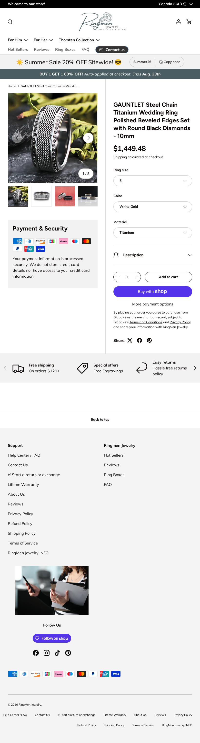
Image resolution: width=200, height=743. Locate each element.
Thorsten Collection (76, 40)
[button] (189, 21)
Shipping (120, 157)
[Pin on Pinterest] (149, 340)
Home (12, 86)
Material (120, 222)
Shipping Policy (22, 533)
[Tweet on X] (130, 340)
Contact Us (18, 464)
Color (117, 196)
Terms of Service (23, 543)
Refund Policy (20, 523)
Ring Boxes (65, 49)
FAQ (85, 49)
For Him (15, 40)
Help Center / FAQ (24, 455)
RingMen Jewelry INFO (28, 552)
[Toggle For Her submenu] (51, 40)
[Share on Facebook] (139, 340)
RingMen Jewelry (30, 704)
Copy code (172, 62)
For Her (40, 40)
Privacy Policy (20, 513)
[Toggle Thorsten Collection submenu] (98, 40)
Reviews (41, 49)
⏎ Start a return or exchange (34, 474)
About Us (16, 494)
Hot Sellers (18, 49)
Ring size (120, 170)
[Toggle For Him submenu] (26, 40)
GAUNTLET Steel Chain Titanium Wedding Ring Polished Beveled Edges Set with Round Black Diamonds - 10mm (50, 86)
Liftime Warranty (23, 484)
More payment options (152, 304)
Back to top (100, 419)
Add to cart (168, 277)
